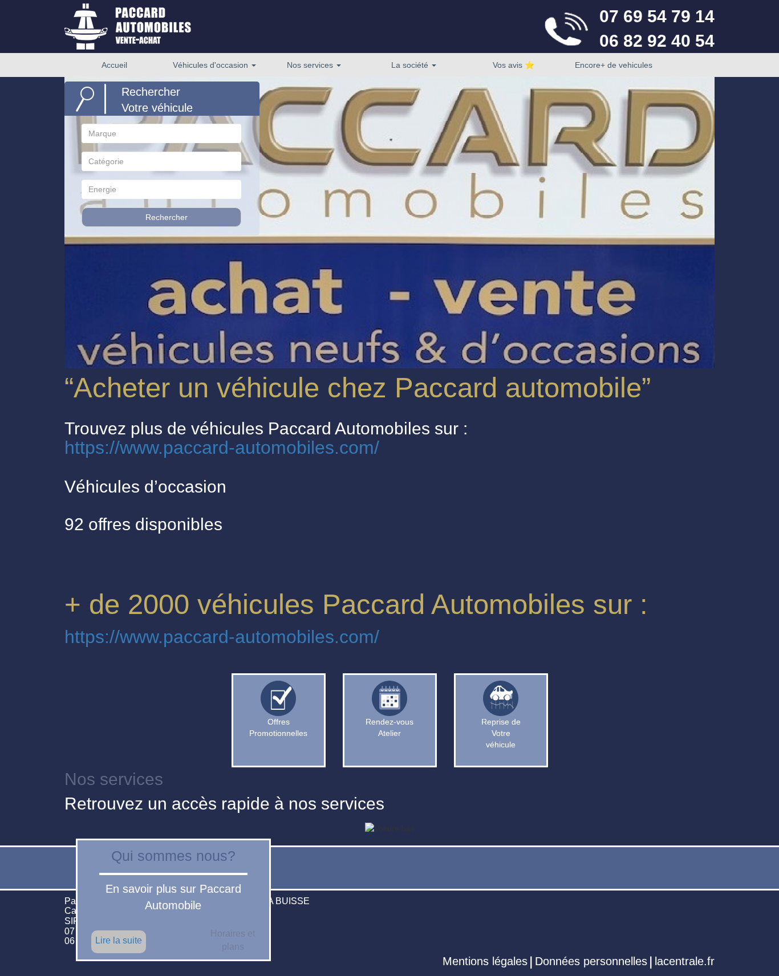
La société (411, 65)
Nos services (311, 65)
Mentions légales (485, 961)
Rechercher (166, 217)
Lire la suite (118, 940)
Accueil (114, 65)
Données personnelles (591, 961)
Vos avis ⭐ (513, 65)
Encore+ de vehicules (613, 65)
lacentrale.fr (685, 961)
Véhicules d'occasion (211, 65)
